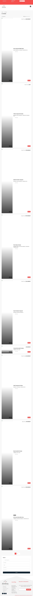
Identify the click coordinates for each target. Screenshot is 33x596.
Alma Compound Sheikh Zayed (18, 48)
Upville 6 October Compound (18, 179)
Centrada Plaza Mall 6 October (18, 348)
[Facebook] (4, 4)
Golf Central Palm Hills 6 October (19, 517)
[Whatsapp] (6, 4)
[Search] (24, 1)
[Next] (19, 554)
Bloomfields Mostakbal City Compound (14, 586)
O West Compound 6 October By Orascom (20, 113)
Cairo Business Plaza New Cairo (14, 592)
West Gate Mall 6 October (17, 451)
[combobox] (28, 16)
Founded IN (30, 595)
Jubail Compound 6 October (18, 385)
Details (29, 80)
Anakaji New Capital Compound (14, 589)
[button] (30, 6)
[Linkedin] (8, 4)
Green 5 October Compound (18, 310)
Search (16, 572)
